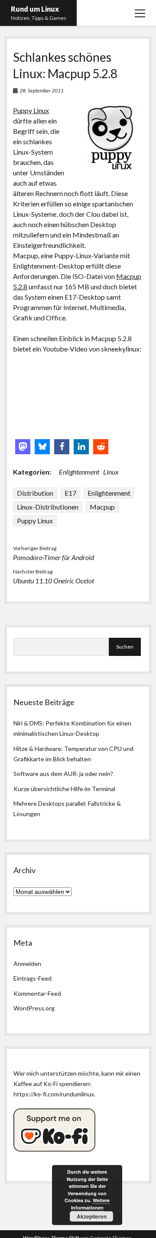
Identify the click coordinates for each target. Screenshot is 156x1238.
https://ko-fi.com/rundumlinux (53, 1094)
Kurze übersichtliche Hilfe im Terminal (64, 788)
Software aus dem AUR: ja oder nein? (63, 773)
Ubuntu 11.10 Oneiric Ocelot (53, 580)
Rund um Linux (35, 9)
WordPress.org (34, 1008)
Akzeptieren (92, 1216)
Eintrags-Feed (32, 978)
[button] (22, 446)
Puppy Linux (31, 110)
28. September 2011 (42, 90)
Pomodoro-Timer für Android (53, 557)
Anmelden (27, 963)
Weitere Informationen (90, 1204)
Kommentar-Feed (37, 993)
